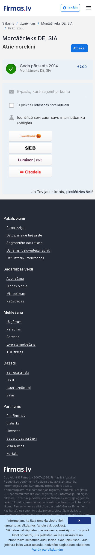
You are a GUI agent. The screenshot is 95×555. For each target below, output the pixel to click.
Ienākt (73, 8)
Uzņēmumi (28, 23)
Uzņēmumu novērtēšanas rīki (28, 250)
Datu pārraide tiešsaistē (24, 235)
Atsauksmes (15, 446)
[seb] (30, 148)
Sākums (8, 23)
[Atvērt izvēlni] (88, 7)
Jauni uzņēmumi (18, 388)
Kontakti (12, 453)
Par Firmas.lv (15, 416)
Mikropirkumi (15, 294)
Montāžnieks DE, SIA (56, 23)
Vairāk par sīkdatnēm (47, 549)
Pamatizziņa (15, 228)
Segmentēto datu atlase (24, 243)
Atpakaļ (79, 48)
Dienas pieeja (16, 286)
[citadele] (30, 172)
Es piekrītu (42, 105)
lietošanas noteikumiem (51, 105)
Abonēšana (15, 278)
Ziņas (10, 395)
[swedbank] (30, 136)
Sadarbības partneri (21, 438)
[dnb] (30, 160)
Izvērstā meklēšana (21, 344)
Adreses (12, 337)
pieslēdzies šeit (79, 191)
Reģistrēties (15, 301)
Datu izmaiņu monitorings (25, 258)
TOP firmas (14, 352)
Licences (13, 431)
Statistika (13, 423)
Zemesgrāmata (17, 372)
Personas (13, 329)
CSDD (10, 380)
